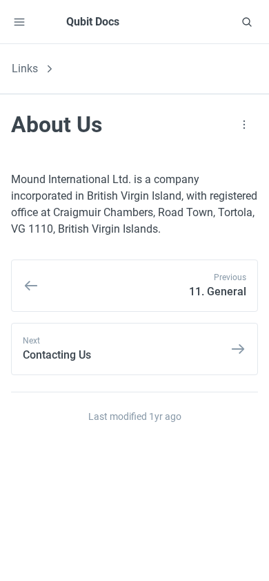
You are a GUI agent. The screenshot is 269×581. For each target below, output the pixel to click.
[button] (19, 22)
